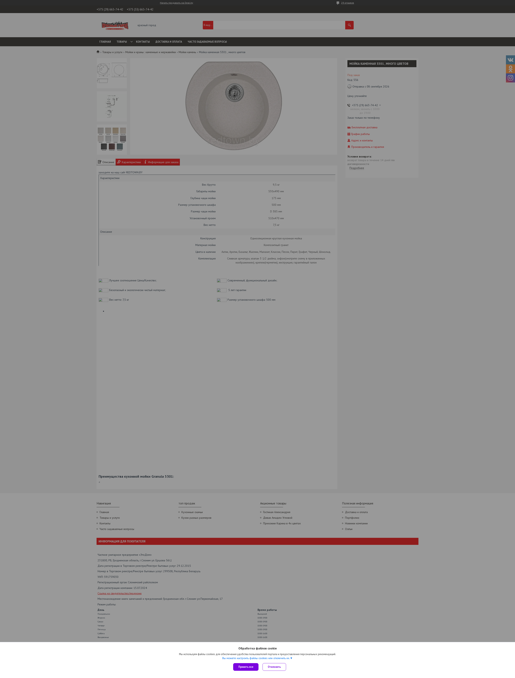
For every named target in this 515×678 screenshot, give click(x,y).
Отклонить (274, 667)
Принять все (245, 667)
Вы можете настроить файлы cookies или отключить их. (256, 658)
